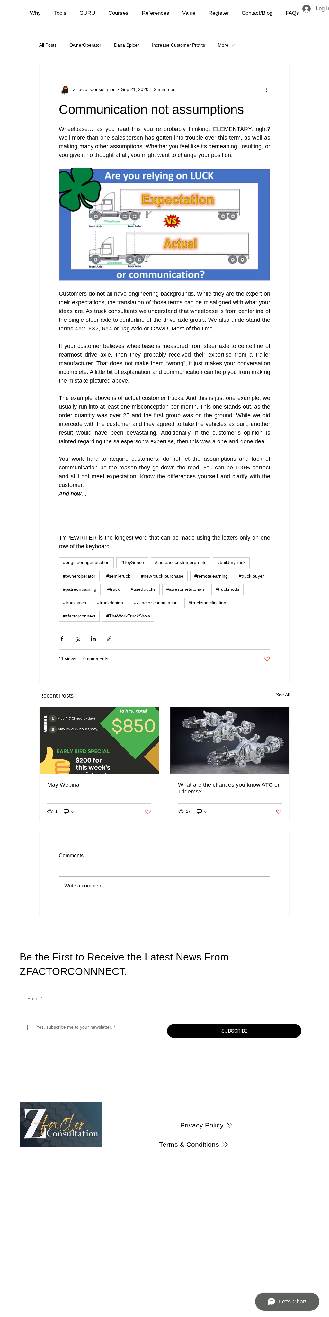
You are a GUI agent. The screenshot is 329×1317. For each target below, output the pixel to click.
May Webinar (64, 785)
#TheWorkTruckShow (128, 615)
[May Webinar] (99, 740)
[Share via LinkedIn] (93, 639)
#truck (113, 589)
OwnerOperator (85, 45)
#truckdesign (110, 602)
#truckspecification (207, 602)
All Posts (48, 45)
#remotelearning (211, 576)
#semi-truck (118, 576)
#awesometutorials (185, 589)
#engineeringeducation (86, 562)
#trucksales (74, 602)
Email (34, 998)
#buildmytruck (231, 562)
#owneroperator (79, 576)
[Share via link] (109, 639)
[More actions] (266, 89)
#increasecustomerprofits (180, 562)
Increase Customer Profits (178, 45)
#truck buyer (251, 576)
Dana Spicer (126, 45)
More (223, 45)
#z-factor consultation (156, 602)
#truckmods (227, 589)
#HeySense (132, 562)
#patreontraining (79, 589)
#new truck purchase (162, 576)
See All (283, 694)
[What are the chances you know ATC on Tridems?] (229, 740)
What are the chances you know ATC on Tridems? (229, 788)
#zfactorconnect (79, 615)
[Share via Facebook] (62, 639)
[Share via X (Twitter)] (78, 639)
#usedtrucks (143, 589)
